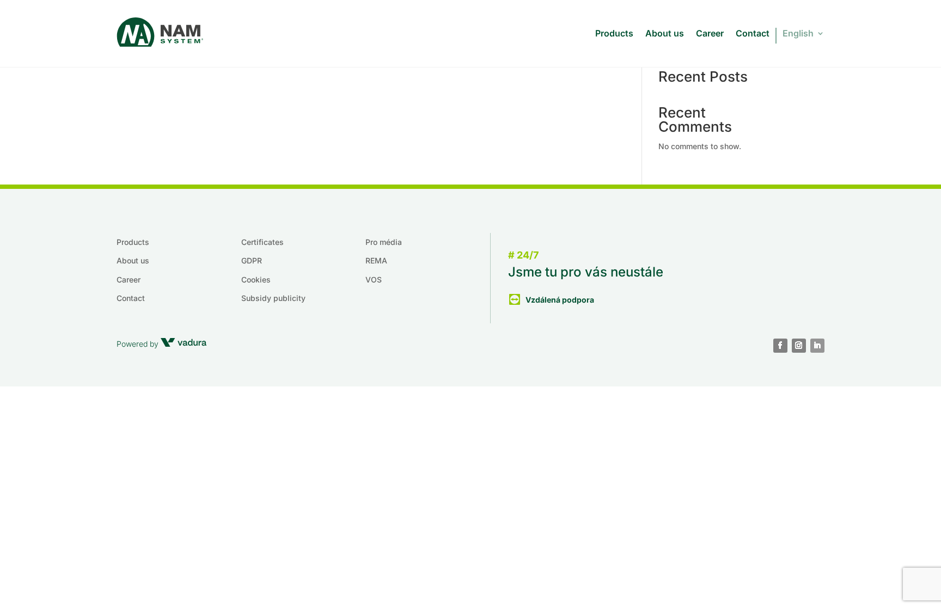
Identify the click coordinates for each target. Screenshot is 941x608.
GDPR (251, 260)
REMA (376, 260)
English (798, 33)
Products (614, 33)
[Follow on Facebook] (780, 346)
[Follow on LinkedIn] (817, 346)
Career (710, 33)
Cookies (256, 279)
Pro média (383, 242)
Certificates (262, 242)
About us (664, 33)
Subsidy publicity (273, 298)
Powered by (139, 343)
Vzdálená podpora (560, 299)
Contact (752, 33)
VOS (373, 279)
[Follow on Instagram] (799, 346)
